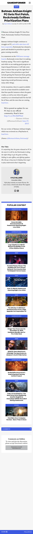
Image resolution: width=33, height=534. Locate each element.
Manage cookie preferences (16, 447)
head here (4, 103)
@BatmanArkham (13, 138)
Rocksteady (24, 138)
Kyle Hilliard (8, 24)
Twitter (18, 191)
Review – (16, 419)
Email (15, 191)
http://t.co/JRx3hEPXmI (13, 116)
